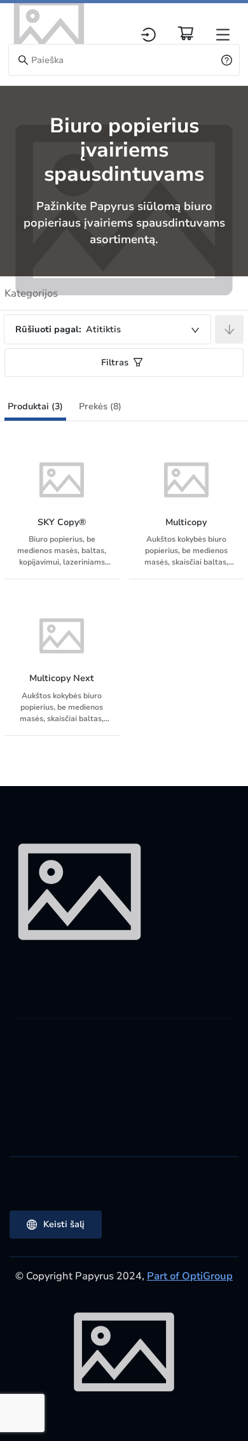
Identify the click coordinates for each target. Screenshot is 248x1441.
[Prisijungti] (148, 34)
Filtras (114, 362)
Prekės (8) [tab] (100, 406)
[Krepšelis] (185, 33)
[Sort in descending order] (229, 329)
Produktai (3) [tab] (35, 406)
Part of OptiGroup (190, 1276)
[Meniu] (223, 34)
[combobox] (107, 329)
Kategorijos (31, 293)
